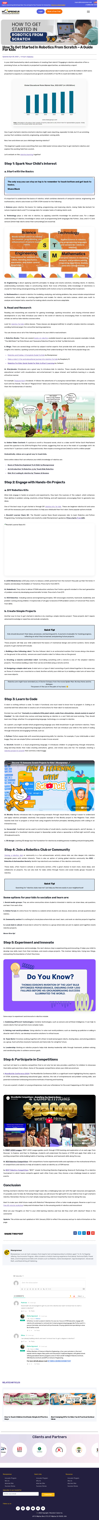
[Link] (43, 1289)
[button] (88, 11)
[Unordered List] (35, 1289)
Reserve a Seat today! (58, 5)
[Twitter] (38, 1508)
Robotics (30, 56)
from (75, 518)
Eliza (37, 1349)
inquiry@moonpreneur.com (83, 2)
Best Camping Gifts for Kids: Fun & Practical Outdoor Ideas (72, 1418)
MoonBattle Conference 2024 (17, 1074)
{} (46, 1289)
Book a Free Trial (54, 11)
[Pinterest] (43, 1508)
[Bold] (22, 1289)
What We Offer (9, 1483)
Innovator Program (10, 1478)
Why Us (7, 1481)
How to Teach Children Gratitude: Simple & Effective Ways (26, 1418)
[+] (49, 1289)
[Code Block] (41, 1289)
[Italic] (24, 1289)
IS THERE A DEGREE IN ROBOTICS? (59, 1361)
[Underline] (27, 1289)
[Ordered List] (33, 1289)
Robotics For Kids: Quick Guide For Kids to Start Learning (31, 363)
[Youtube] (33, 1508)
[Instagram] (28, 1508)
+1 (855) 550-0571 (91, 5)
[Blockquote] (38, 1289)
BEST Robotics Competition (17, 1170)
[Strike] (30, 1289)
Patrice (38, 1318)
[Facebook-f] (18, 1508)
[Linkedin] (23, 1508)
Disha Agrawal (32, 1316)
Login (41, 11)
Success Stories (10, 1486)
